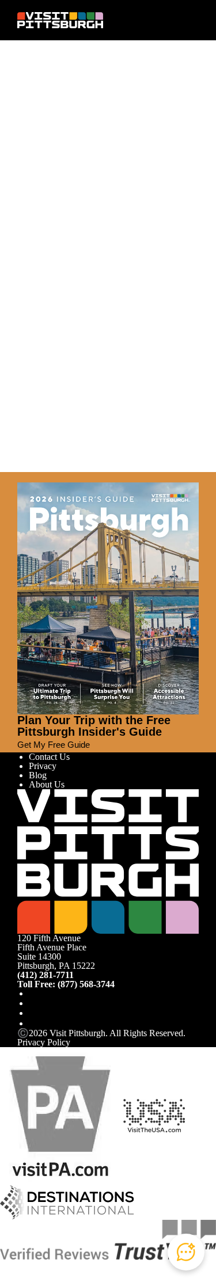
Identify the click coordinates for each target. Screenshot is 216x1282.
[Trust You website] (108, 1239)
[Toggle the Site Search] (171, 20)
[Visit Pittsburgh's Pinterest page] (33, 1023)
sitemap (74, 221)
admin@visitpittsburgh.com (147, 167)
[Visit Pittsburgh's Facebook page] (33, 993)
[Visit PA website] (60, 1115)
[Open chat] (186, 1252)
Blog (38, 775)
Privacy (42, 766)
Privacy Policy (43, 1042)
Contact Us (49, 757)
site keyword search (139, 206)
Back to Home (43, 233)
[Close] (21, 477)
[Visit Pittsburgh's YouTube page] (33, 1013)
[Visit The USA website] (154, 1115)
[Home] (60, 20)
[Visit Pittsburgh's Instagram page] (33, 1003)
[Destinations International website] (67, 1202)
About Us (47, 784)
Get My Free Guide (53, 745)
